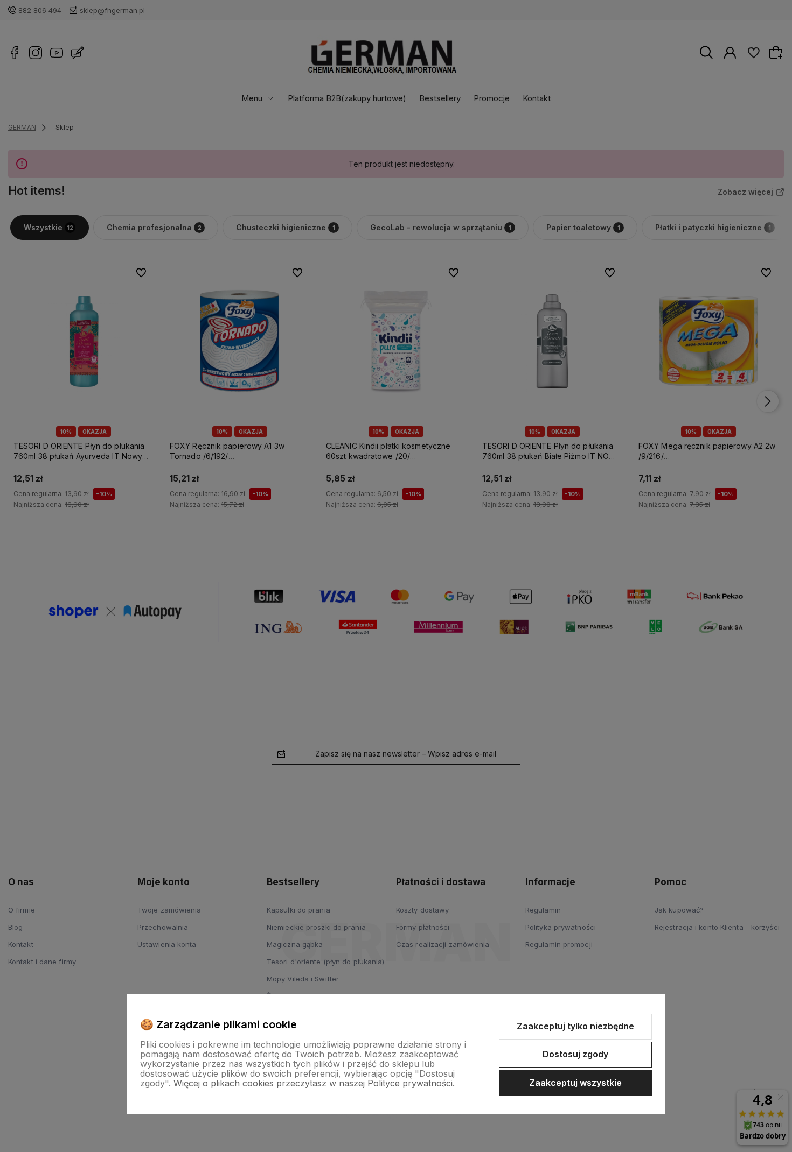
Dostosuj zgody (575, 1054)
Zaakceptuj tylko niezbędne (575, 1026)
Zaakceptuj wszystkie (575, 1082)
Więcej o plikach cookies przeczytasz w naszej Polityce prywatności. (314, 1083)
